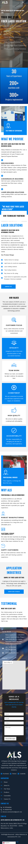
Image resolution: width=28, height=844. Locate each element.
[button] (23, 2)
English (7, 842)
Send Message (10, 738)
